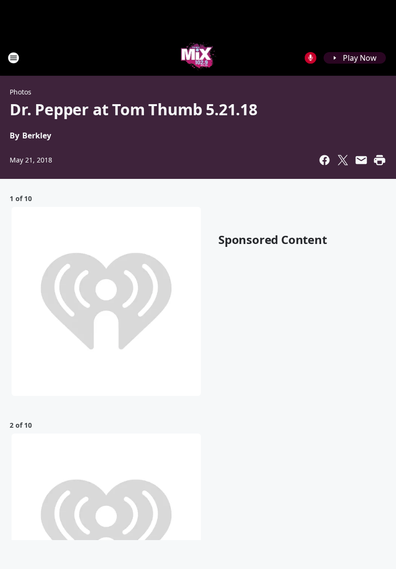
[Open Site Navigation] (13, 58)
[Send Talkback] (310, 58)
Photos (20, 91)
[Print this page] (379, 160)
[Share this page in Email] (361, 160)
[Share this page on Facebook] (324, 160)
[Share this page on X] (343, 160)
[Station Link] (198, 57)
